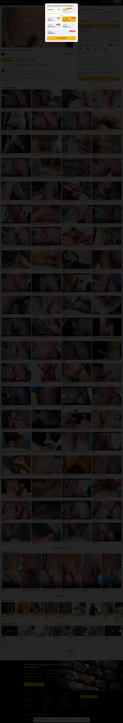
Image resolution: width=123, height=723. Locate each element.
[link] (79, 4)
